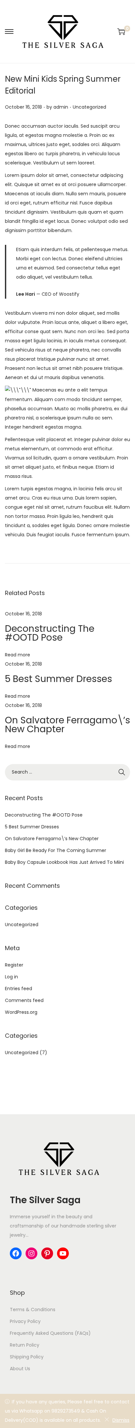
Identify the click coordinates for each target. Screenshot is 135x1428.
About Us (20, 1368)
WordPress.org (21, 1012)
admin (60, 107)
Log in (11, 976)
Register (14, 965)
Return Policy (24, 1345)
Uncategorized (89, 107)
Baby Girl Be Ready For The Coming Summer (55, 850)
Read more (17, 654)
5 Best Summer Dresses (58, 678)
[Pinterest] (47, 1253)
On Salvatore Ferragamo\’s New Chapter (67, 724)
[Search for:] (67, 772)
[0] (121, 31)
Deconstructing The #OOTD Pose (49, 633)
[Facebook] (16, 1253)
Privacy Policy (25, 1321)
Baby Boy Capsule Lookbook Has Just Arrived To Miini (64, 862)
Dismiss (120, 1420)
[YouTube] (63, 1253)
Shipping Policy (27, 1356)
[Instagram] (31, 1253)
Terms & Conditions (32, 1309)
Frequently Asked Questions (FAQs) (50, 1333)
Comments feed (24, 1000)
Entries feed (18, 988)
